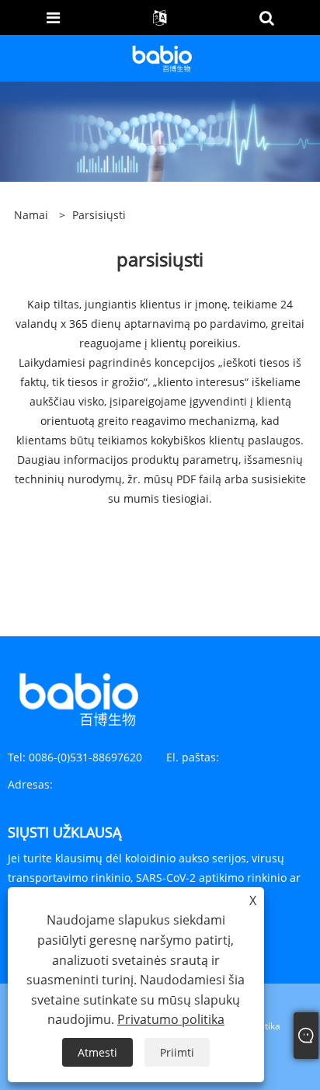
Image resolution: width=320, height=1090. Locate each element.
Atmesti (97, 1052)
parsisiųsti (99, 214)
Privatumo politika (170, 1019)
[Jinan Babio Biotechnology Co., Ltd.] (162, 57)
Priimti (177, 1052)
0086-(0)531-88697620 (85, 757)
